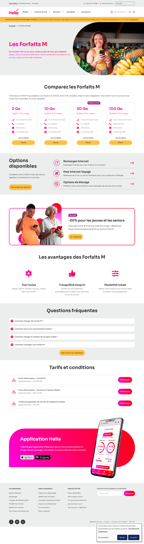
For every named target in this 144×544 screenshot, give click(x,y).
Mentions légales (96, 522)
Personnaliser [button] (103, 537)
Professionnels (25, 3)
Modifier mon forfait (16, 504)
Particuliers (13, 3)
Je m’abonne (75, 237)
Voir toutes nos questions (72, 353)
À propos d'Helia (92, 3)
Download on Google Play (43, 457)
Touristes (35, 3)
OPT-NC (132, 522)
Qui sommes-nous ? (75, 504)
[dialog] (119, 532)
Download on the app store (27, 457)
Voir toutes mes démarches (19, 511)
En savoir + (134, 19)
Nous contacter (44, 511)
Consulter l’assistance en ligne (49, 500)
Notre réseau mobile (75, 497)
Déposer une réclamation (47, 504)
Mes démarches (119, 12)
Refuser (122, 537)
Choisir (23, 143)
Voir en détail (23, 138)
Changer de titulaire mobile (18, 500)
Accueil (12, 26)
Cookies (107, 522)
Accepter (133, 537)
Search (130, 12)
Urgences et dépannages (47, 493)
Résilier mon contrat (16, 507)
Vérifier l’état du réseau (46, 497)
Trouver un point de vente (77, 500)
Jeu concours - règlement (77, 507)
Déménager (13, 497)
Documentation (44, 507)
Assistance (86, 12)
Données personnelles (119, 522)
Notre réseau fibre (74, 493)
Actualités (70, 12)
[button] (20, 187)
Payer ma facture (15, 493)
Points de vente (107, 3)
